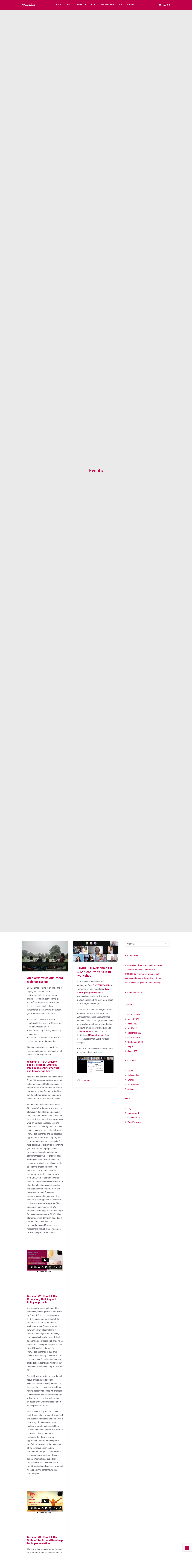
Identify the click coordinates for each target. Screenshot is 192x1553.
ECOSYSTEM (80, 5)
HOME (58, 5)
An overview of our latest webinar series (45, 980)
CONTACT (131, 5)
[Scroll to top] (187, 1547)
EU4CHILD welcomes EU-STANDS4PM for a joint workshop (95, 971)
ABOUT (68, 5)
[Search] (147, 944)
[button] (160, 5)
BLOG (121, 5)
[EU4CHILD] (29, 5)
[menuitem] (58, 5)
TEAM (92, 5)
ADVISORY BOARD (106, 5)
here (100, 1052)
